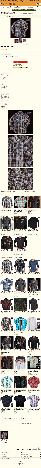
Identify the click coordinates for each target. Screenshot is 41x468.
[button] (1, 4)
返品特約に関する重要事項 (5, 58)
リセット (39, 429)
